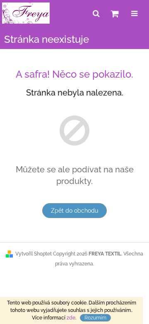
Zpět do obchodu (74, 210)
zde (71, 318)
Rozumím (95, 318)
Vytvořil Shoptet (33, 254)
